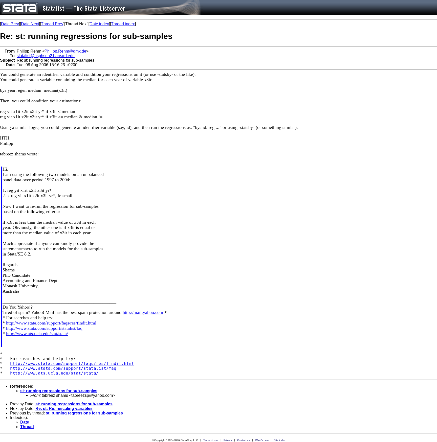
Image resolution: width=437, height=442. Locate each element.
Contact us (243, 440)
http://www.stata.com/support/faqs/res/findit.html (51, 322)
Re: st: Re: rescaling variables (64, 408)
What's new (262, 440)
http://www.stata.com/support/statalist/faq (44, 328)
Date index (99, 24)
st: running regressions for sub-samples (58, 391)
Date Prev (10, 24)
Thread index (123, 24)
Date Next (30, 24)
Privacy (228, 440)
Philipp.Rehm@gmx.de (65, 51)
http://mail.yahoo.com (143, 312)
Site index (280, 440)
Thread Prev (52, 24)
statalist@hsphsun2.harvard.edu (46, 56)
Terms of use (210, 440)
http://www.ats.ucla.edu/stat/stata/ (37, 333)
